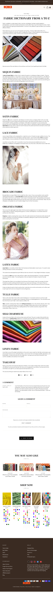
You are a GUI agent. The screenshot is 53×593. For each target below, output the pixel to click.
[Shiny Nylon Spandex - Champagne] (35, 515)
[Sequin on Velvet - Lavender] (6, 514)
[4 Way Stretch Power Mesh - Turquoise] (48, 522)
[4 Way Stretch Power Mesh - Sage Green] (47, 525)
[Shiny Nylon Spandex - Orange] (34, 528)
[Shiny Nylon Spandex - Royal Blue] (33, 515)
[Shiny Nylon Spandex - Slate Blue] (38, 528)
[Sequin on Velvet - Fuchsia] (7, 512)
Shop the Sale (26, 4)
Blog (28, 15)
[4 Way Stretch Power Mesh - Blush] (47, 515)
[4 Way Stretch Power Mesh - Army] (47, 516)
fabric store (22, 16)
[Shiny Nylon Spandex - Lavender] (35, 522)
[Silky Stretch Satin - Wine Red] (27, 522)
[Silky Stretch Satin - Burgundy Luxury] (25, 527)
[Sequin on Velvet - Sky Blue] (4, 519)
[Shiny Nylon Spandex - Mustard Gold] (35, 516)
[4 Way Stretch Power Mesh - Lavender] (45, 525)
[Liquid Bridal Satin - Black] (17, 511)
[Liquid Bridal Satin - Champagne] (19, 512)
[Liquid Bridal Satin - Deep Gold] (14, 514)
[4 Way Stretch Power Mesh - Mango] (48, 518)
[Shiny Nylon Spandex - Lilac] (39, 519)
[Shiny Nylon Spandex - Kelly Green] (39, 525)
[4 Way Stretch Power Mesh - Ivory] (44, 527)
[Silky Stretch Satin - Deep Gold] (23, 519)
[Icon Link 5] (41, 563)
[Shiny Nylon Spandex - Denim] (39, 518)
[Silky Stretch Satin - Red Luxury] (27, 528)
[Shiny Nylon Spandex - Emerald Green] (37, 513)
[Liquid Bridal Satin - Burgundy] (17, 512)
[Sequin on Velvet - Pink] (7, 521)
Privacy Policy (31, 428)
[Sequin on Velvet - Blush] (6, 511)
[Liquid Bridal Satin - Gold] (15, 514)
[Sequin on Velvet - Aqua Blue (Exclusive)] (7, 522)
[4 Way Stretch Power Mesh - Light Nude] (43, 518)
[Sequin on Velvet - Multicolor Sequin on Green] (8, 525)
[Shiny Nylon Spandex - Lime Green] (33, 521)
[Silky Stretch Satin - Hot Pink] (25, 514)
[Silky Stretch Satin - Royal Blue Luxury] (29, 528)
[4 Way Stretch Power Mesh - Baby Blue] (43, 519)
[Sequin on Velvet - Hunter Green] (4, 514)
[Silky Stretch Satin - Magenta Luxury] (29, 527)
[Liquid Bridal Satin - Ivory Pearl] (16, 521)
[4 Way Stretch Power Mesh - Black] (48, 525)
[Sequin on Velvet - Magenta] (7, 514)
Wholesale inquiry (31, 558)
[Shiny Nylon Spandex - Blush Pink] (33, 524)
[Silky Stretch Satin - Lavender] (29, 514)
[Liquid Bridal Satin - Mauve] (15, 521)
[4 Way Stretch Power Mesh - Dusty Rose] (48, 515)
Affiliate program (6, 574)
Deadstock (5, 558)
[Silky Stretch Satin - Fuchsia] (25, 519)
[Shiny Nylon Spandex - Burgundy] (33, 519)
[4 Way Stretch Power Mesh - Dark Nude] (48, 513)
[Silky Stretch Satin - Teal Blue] (23, 522)
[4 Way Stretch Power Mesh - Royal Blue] (45, 521)
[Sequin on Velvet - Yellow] (4, 521)
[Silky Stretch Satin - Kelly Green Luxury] (27, 525)
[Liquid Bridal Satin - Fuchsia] (17, 514)
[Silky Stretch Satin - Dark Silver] (27, 518)
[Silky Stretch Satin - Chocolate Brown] (27, 512)
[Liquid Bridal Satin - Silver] (19, 514)
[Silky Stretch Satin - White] (25, 511)
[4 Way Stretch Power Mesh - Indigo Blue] (46, 527)
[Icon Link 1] (28, 563)
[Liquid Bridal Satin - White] (14, 515)
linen (25, 16)
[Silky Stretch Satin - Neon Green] (23, 521)
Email (29, 404)
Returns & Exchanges (32, 551)
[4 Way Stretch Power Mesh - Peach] (45, 515)
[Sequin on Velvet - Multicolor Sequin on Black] (6, 525)
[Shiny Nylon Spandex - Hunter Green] (33, 522)
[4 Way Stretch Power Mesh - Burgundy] (47, 521)
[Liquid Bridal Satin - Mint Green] (14, 517)
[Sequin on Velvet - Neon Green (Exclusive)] (4, 524)
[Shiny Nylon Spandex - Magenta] (35, 518)
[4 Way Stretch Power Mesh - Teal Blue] (48, 524)
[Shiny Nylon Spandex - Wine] (37, 521)
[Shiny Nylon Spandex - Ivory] (39, 513)
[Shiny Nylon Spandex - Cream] (35, 525)
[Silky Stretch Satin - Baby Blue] (23, 518)
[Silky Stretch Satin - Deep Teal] (27, 524)
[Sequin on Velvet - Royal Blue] (6, 521)
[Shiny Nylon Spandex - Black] (35, 512)
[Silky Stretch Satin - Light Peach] (27, 519)
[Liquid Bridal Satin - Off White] (15, 517)
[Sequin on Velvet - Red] (6, 517)
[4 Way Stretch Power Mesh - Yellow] (45, 519)
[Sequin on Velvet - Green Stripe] (9, 512)
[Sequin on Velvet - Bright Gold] (7, 511)
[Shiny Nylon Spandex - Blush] (33, 516)
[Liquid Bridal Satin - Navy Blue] (15, 511)
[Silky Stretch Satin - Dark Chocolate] (27, 517)
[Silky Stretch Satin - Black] (29, 524)
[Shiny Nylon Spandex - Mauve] (39, 516)
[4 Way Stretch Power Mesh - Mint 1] (43, 513)
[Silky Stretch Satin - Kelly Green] (27, 514)
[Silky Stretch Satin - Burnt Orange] (27, 515)
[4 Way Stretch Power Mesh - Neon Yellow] (45, 516)
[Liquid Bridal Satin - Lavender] (19, 517)
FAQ (28, 556)
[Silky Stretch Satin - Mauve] (29, 515)
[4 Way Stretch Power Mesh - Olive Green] (43, 525)
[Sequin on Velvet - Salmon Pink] (4, 518)
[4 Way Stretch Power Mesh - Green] (48, 521)
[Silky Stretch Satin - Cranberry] (29, 517)
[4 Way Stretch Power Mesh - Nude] (45, 513)
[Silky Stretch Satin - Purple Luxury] (25, 528)
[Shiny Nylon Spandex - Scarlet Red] (39, 522)
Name (4, 404)
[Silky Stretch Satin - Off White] (23, 515)
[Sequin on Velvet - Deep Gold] (4, 512)
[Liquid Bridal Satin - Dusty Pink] (14, 518)
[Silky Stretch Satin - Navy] (29, 519)
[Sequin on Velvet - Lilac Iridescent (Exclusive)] (5, 525)
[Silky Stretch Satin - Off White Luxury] (25, 525)
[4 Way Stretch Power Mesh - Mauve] (48, 512)
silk (26, 16)
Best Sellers (5, 551)
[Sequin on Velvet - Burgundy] (9, 511)
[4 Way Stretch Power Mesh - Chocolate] (48, 519)
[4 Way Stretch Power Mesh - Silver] (45, 512)
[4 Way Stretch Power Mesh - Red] (43, 512)
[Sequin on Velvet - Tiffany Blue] (6, 519)
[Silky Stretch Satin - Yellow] (29, 522)
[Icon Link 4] (38, 563)
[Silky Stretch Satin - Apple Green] (23, 524)
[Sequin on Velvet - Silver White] (9, 518)
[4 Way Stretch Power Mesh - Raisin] (47, 513)
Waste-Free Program (7, 570)
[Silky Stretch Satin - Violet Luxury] (23, 525)
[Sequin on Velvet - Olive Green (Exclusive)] (7, 524)
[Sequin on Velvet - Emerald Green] (6, 512)
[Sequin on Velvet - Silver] (7, 518)
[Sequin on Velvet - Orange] (7, 515)
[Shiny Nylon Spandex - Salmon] (37, 527)
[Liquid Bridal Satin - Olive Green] (18, 521)
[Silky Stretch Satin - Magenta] (23, 512)
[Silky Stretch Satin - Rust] (25, 517)
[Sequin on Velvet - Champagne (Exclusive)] (9, 522)
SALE (4, 553)
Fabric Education (6, 572)
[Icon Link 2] (31, 563)
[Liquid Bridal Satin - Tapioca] (17, 518)
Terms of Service (39, 428)
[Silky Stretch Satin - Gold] (23, 517)
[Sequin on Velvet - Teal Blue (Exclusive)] (9, 524)
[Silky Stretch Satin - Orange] (25, 521)
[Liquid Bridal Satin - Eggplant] (14, 512)
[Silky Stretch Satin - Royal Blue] (25, 524)
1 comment (33, 16)
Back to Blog (27, 439)
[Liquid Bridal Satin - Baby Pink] (19, 515)
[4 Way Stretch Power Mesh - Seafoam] (43, 524)
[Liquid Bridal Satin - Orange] (14, 519)
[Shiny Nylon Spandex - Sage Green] (33, 525)
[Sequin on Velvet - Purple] (4, 517)
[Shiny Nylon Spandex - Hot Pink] (35, 521)
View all (26, 460)
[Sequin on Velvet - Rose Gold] (9, 517)
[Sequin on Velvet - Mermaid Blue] (6, 522)
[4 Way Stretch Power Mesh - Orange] (45, 522)
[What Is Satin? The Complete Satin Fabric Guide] (42, 468)
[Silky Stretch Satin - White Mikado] (26, 530)
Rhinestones (5, 556)
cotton (15, 16)
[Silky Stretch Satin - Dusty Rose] (29, 512)
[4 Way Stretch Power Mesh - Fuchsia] (47, 518)
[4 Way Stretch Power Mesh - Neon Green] (45, 518)
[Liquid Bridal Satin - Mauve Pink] (17, 519)
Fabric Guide (5, 549)
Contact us (29, 553)
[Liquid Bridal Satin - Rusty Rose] (15, 519)
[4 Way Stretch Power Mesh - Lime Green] (48, 527)
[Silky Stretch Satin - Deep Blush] (29, 518)
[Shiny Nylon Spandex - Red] (37, 512)
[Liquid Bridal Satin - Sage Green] (15, 515)
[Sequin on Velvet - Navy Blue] (4, 515)
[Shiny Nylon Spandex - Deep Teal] (39, 515)
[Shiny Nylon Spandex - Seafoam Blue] (33, 518)
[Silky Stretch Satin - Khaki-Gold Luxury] (27, 527)
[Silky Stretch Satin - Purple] (29, 521)
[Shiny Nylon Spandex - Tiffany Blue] (39, 524)
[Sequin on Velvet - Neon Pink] (4, 522)
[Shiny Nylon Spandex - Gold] (33, 512)
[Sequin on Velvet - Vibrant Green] (7, 519)
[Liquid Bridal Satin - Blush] (19, 518)
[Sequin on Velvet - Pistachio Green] (9, 515)
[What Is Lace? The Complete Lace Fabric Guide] (10, 468)
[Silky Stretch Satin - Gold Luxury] (29, 525)
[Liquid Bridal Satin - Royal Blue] (19, 511)
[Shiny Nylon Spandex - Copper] (37, 515)
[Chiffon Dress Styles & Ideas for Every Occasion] (26, 468)
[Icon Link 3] (34, 563)
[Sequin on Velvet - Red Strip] (7, 517)
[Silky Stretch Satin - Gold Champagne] (23, 514)
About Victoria (6, 565)
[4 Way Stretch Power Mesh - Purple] (47, 524)
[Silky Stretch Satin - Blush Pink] (27, 511)
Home (25, 15)
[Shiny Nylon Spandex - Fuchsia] (33, 513)
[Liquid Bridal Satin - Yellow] (19, 519)
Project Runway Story (7, 567)
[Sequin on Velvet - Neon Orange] (6, 515)
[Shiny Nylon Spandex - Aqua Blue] (33, 527)
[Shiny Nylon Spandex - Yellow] (37, 525)
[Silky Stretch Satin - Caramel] (25, 518)
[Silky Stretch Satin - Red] (25, 515)
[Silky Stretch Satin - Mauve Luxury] (23, 528)
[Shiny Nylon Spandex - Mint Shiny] (35, 527)
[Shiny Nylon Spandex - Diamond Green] (37, 519)
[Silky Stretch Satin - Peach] (27, 521)
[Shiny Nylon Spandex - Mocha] (37, 518)
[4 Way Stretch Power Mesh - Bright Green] (47, 512)
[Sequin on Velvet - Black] (4, 511)
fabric (18, 16)
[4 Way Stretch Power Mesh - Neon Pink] (47, 519)
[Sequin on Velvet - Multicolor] (9, 514)
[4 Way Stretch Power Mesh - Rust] (45, 524)
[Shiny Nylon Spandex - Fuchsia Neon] (35, 524)
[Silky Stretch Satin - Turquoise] (25, 522)
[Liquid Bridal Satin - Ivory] (15, 518)
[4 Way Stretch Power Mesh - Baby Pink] (43, 516)
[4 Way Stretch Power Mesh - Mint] (43, 521)
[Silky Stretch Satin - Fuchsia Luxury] (23, 527)
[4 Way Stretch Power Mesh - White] (48, 516)
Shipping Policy (30, 549)
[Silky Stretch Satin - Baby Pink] (29, 511)
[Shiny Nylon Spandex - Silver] (35, 513)
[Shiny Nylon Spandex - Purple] (36, 528)
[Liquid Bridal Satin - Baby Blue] (15, 512)
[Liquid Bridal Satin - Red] (14, 511)
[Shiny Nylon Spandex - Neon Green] (37, 524)
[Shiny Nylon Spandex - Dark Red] (37, 522)
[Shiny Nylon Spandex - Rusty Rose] (35, 519)
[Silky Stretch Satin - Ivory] (23, 511)
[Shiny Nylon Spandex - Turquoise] (39, 527)
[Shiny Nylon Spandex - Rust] (37, 516)
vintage (29, 16)
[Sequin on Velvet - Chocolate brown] (9, 521)
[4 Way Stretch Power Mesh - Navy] (47, 522)
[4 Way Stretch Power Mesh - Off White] (43, 515)
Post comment (26, 424)
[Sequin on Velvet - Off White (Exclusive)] (6, 524)
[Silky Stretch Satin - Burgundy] (25, 512)
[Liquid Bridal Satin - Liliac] (17, 517)
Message (5, 411)
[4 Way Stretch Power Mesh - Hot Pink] (43, 522)
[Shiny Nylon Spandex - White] (39, 512)
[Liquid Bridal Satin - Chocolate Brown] (17, 515)
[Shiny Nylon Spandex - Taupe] (39, 521)
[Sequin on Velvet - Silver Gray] (6, 518)
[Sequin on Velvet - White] (9, 519)
